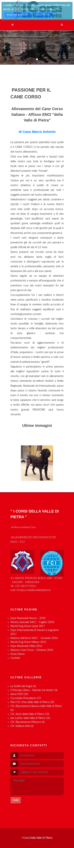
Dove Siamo (17, 654)
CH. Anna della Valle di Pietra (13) (29, 714)
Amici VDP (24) (19, 694)
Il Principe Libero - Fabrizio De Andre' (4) (33, 690)
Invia (15, 800)
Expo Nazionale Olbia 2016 (26, 646)
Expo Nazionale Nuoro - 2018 (27, 618)
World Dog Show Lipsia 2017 (27, 626)
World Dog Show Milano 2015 (28, 642)
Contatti (15, 658)
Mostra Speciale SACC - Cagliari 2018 (32, 622)
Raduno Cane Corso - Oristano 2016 (31, 650)
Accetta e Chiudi (17, 15)
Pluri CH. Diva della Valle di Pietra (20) (32, 702)
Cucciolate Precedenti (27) (25, 698)
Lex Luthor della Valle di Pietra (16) (30, 718)
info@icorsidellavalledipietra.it (34, 590)
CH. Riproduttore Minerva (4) (27, 722)
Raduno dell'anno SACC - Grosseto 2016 (34, 638)
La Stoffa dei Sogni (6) (23, 686)
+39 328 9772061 (25, 586)
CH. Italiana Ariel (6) (22, 726)
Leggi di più (42, 15)
